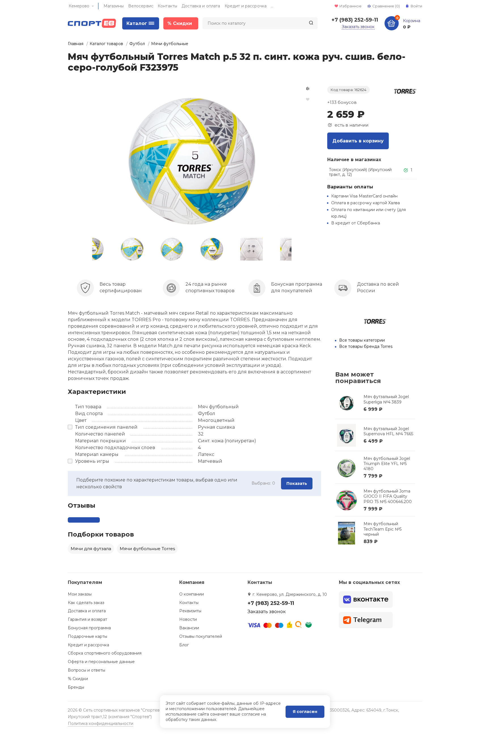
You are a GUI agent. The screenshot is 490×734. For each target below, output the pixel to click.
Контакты (167, 6)
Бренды (76, 687)
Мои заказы (80, 594)
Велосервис (140, 6)
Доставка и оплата (200, 6)
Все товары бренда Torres (365, 346)
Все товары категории (362, 340)
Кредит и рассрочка (246, 6)
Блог (184, 644)
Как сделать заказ (86, 602)
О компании (191, 594)
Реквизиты (190, 610)
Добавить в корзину (358, 141)
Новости (188, 619)
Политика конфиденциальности (100, 723)
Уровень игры (92, 461)
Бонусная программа (89, 627)
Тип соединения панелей (106, 427)
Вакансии (189, 627)
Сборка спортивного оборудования (104, 653)
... (272, 6)
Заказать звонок (358, 26)
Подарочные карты (87, 636)
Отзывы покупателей (200, 636)
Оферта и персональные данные (101, 661)
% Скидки (78, 678)
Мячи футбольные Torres (147, 548)
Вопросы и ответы (86, 670)
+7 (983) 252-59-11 (354, 20)
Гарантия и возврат (87, 619)
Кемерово (79, 6)
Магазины (114, 6)
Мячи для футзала (91, 548)
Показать (296, 483)
